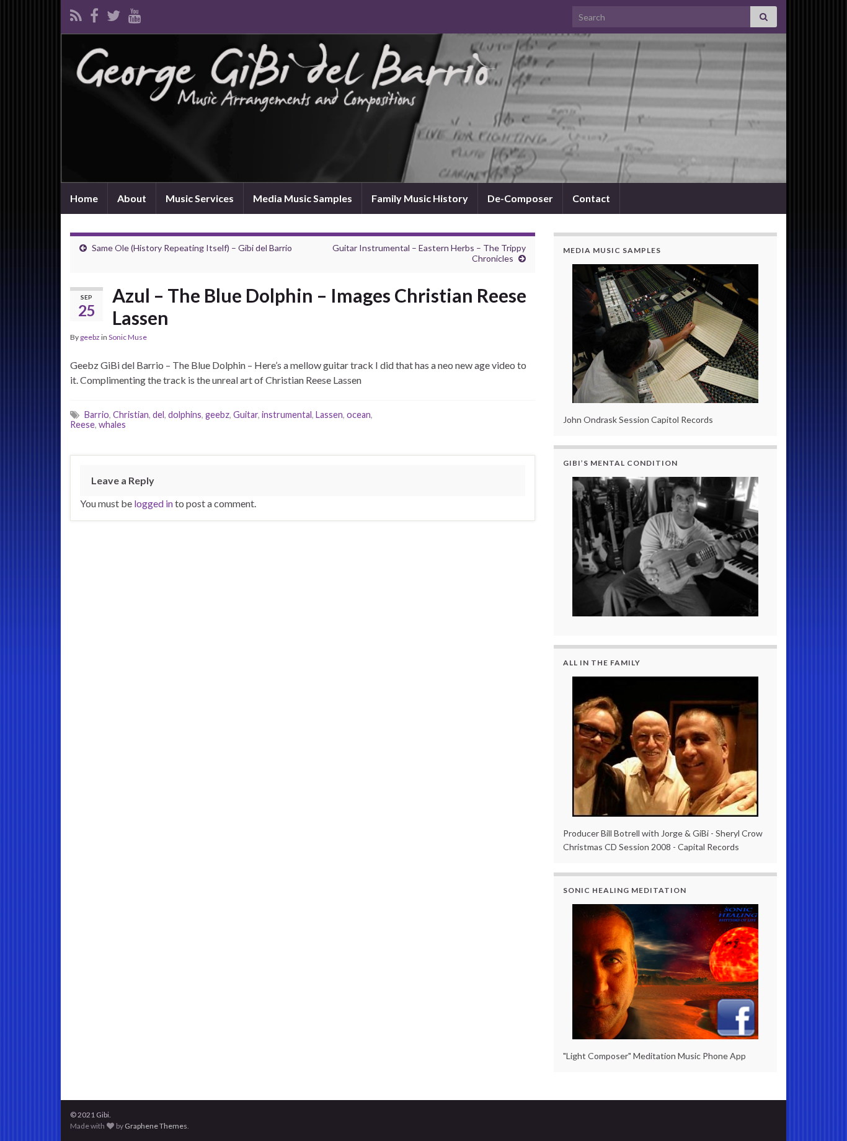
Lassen (329, 414)
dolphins (185, 414)
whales (112, 424)
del (158, 414)
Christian (131, 414)
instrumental (287, 414)
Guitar (245, 414)
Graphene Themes (156, 1125)
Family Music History (419, 198)
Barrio (96, 414)
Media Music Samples (302, 198)
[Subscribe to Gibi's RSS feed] (76, 13)
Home (84, 198)
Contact (591, 198)
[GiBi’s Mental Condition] (665, 546)
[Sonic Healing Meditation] (665, 971)
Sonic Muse (128, 337)
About (131, 198)
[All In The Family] (665, 747)
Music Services (200, 198)
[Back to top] (819, 1113)
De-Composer (520, 198)
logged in (153, 503)
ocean (359, 414)
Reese (82, 424)
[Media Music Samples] (665, 333)
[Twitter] (113, 13)
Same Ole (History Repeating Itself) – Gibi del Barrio (192, 247)
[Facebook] (94, 13)
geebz (90, 337)
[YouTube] (134, 13)
